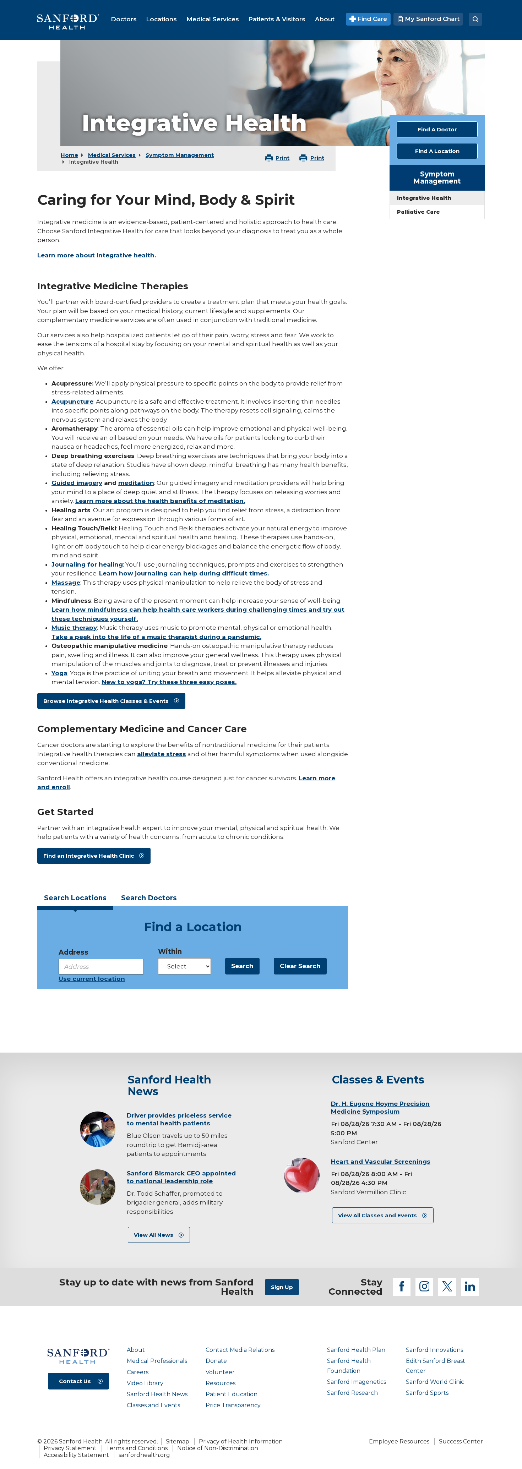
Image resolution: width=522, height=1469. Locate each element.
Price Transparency (233, 1405)
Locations (75, 898)
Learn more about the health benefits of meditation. (160, 500)
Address (73, 952)
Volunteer (220, 1372)
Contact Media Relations (240, 1350)
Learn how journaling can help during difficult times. (184, 573)
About (136, 1350)
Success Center (461, 1441)
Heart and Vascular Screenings (380, 1161)
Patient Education (231, 1394)
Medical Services (112, 155)
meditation (136, 482)
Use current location (92, 978)
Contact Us (75, 1381)
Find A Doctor (437, 129)
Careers (137, 1372)
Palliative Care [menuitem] (418, 211)
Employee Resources (399, 1441)
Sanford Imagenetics (356, 1381)
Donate (216, 1361)
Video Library (145, 1383)
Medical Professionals (157, 1361)
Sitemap (177, 1441)
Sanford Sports (427, 1392)
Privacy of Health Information (241, 1441)
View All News (153, 1235)
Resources (220, 1383)
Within (170, 952)
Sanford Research (352, 1392)
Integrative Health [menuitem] (424, 198)
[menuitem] (123, 19)
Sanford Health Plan (356, 1350)
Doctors (149, 898)
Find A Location (437, 151)
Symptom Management (180, 155)
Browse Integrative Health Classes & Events (106, 701)
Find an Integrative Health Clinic (88, 855)
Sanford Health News (157, 1394)
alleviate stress (161, 754)
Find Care (371, 18)
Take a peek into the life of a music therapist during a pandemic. (156, 636)
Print (282, 157)
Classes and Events (153, 1405)
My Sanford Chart (431, 18)
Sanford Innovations (434, 1350)
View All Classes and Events (377, 1215)
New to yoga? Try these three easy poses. (169, 682)
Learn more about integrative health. (96, 255)
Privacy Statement (70, 1448)
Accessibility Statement (76, 1455)
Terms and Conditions (137, 1448)
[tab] (75, 900)
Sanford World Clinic (435, 1381)
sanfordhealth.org (144, 1455)
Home (69, 155)
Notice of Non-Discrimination (217, 1448)
